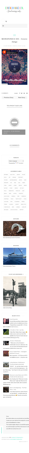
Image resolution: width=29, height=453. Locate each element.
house (23, 174)
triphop (21, 209)
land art (24, 207)
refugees (6, 209)
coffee (15, 193)
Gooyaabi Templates (16, 439)
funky (11, 188)
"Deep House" (19, 198)
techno (6, 180)
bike (15, 182)
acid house (6, 196)
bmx (18, 196)
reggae (14, 177)
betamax (6, 174)
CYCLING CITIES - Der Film (17, 330)
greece (16, 188)
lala (14, 34)
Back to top (22, 441)
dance (10, 185)
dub (19, 182)
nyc (11, 182)
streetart (20, 177)
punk (5, 185)
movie (20, 180)
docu (5, 177)
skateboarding (13, 180)
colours (6, 201)
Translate (20, 163)
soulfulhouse (13, 209)
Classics (11, 204)
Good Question (14, 319)
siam (25, 180)
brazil (25, 185)
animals (13, 196)
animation (11, 190)
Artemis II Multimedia (15, 340)
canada (18, 207)
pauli (5, 190)
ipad (11, 201)
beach (5, 193)
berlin (20, 185)
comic (15, 185)
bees (13, 207)
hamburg (23, 196)
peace (12, 198)
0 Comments (5, 93)
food (25, 198)
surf (23, 190)
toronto (21, 193)
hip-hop (22, 188)
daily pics (12, 174)
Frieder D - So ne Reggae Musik (12, 132)
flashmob (17, 201)
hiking (23, 201)
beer (10, 193)
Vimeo (23, 182)
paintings (6, 198)
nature (5, 188)
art (9, 177)
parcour (18, 190)
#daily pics (23, 204)
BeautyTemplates (17, 437)
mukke (18, 174)
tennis (5, 204)
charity (17, 204)
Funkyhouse (7, 207)
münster (6, 182)
